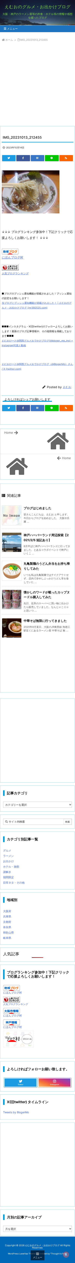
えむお (67, 387)
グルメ (7, 850)
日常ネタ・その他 (14, 882)
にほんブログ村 (12, 257)
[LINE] (51, 158)
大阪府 (7, 911)
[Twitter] (9, 158)
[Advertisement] (37, 84)
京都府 (7, 921)
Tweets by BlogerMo (16, 1112)
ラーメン (8, 855)
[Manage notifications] (66, 1255)
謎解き (7, 871)
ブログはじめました (37, 508)
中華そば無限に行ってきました (45, 621)
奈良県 (7, 927)
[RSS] (66, 158)
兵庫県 (7, 916)
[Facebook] (23, 158)
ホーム (9, 39)
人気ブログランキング (15, 273)
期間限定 (8, 877)
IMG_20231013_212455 (34, 39)
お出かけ (8, 861)
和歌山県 (8, 932)
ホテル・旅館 (11, 866)
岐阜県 (7, 937)
